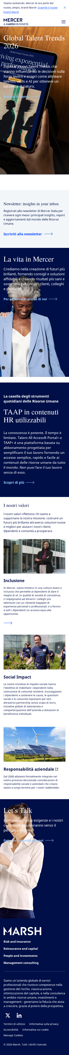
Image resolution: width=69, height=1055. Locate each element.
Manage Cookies (13, 1035)
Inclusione (14, 580)
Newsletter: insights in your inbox (31, 203)
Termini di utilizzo (14, 1024)
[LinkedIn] (19, 1015)
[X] (8, 1015)
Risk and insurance (17, 942)
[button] (65, 7)
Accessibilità (11, 1030)
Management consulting (21, 963)
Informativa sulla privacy (44, 1024)
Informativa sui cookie (35, 1030)
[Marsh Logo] (22, 932)
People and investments (21, 956)
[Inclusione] (8, 623)
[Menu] (63, 22)
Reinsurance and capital (21, 949)
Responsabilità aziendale (29, 769)
